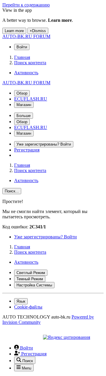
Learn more (14, 31)
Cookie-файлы (28, 306)
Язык (20, 301)
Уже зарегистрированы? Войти (45, 236)
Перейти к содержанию (26, 4)
